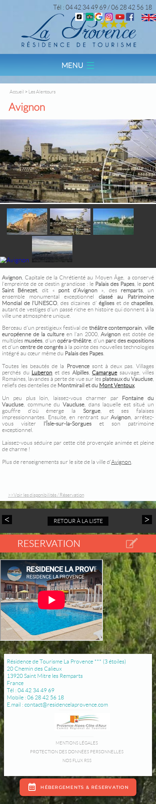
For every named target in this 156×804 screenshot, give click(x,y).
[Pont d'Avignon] (113, 232)
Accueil (17, 91)
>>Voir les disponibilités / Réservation (46, 494)
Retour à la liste (78, 521)
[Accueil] (78, 30)
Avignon (121, 462)
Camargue (104, 372)
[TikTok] (79, 18)
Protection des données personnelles (77, 751)
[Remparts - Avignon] (27, 232)
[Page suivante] (146, 520)
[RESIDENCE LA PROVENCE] (120, 18)
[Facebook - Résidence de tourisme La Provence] (130, 18)
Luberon (42, 372)
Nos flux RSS (77, 760)
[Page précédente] (8, 520)
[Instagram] (109, 18)
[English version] (149, 19)
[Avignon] (14, 260)
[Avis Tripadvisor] (90, 18)
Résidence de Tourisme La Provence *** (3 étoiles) (66, 661)
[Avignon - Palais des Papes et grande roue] (78, 161)
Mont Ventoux (116, 385)
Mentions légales (77, 743)
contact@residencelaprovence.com (66, 704)
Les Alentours (42, 91)
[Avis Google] (98, 18)
